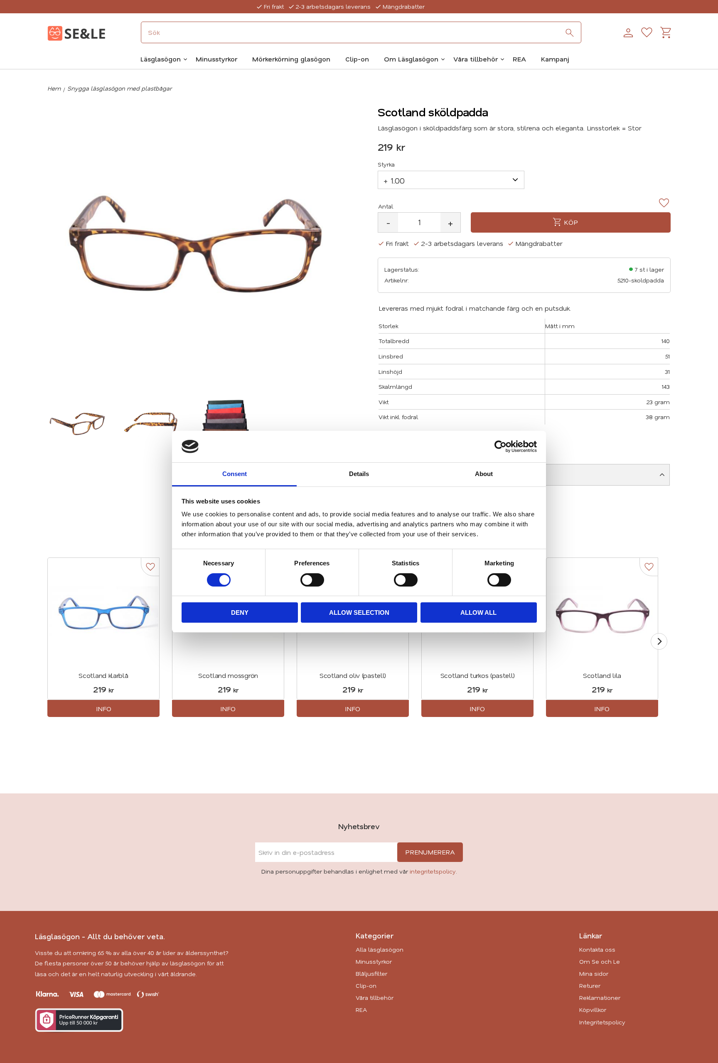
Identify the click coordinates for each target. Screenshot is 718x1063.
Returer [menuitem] (589, 985)
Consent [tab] (234, 473)
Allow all (478, 612)
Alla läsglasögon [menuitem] (379, 949)
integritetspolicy (433, 871)
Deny (239, 612)
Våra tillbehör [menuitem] (475, 58)
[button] (646, 32)
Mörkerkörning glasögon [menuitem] (291, 58)
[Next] (659, 641)
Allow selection (359, 612)
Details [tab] (359, 473)
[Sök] (569, 32)
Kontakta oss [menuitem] (597, 949)
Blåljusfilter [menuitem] (371, 973)
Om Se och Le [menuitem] (599, 961)
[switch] (312, 580)
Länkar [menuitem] (590, 935)
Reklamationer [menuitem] (599, 998)
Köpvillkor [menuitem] (592, 1010)
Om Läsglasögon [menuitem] (411, 58)
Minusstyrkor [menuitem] (216, 58)
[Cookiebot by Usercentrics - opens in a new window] (500, 446)
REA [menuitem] (519, 58)
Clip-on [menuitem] (357, 58)
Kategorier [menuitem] (374, 935)
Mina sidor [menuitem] (593, 973)
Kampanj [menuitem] (555, 58)
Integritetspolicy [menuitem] (602, 1022)
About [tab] (484, 473)
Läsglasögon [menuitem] (160, 58)
